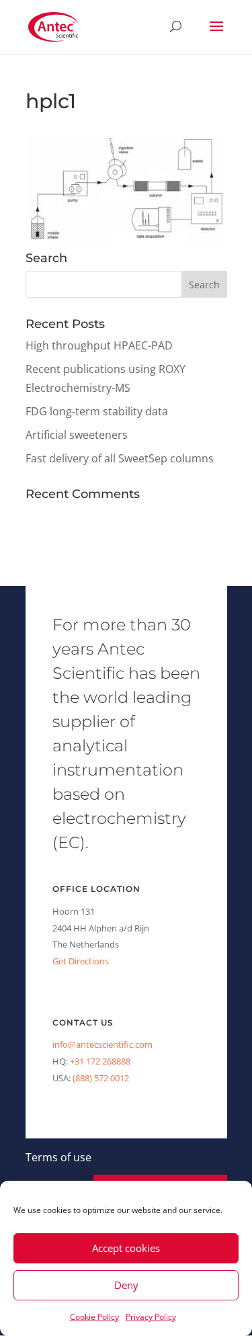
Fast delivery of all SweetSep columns (120, 458)
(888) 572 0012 (101, 1078)
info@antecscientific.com (102, 1044)
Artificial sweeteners (77, 434)
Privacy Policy (151, 1317)
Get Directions (80, 961)
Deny (126, 1285)
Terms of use (58, 1157)
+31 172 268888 (100, 1061)
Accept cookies (126, 1248)
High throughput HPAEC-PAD (99, 345)
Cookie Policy (94, 1317)
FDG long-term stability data (97, 411)
